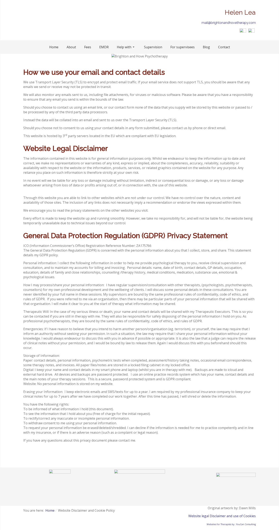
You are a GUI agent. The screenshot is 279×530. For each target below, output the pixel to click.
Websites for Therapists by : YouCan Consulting (231, 524)
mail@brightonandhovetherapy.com (229, 23)
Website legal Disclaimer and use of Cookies (222, 516)
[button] (126, 47)
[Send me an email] (243, 31)
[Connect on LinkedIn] (251, 31)
